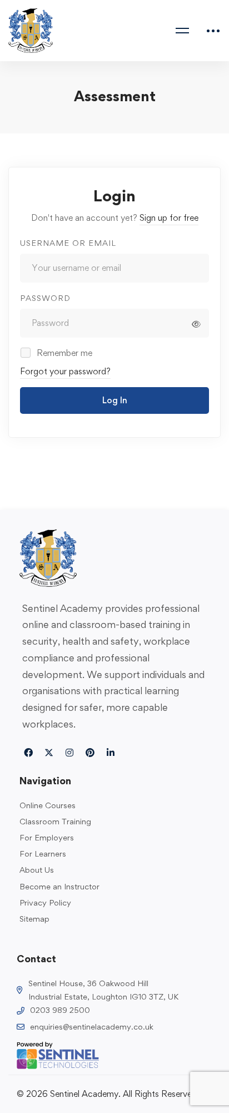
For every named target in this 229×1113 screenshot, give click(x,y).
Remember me (63, 353)
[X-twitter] (49, 752)
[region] (114, 1011)
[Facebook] (28, 752)
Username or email (68, 243)
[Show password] (196, 324)
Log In (114, 400)
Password (45, 298)
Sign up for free (169, 217)
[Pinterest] (90, 752)
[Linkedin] (111, 752)
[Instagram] (69, 752)
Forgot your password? (65, 371)
